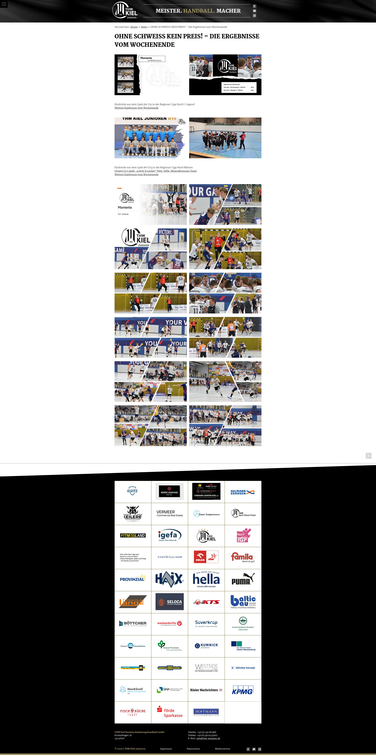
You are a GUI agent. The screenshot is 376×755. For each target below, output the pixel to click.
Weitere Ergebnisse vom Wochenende (136, 108)
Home (133, 27)
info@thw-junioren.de (208, 738)
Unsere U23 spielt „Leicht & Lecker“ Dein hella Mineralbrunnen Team (156, 171)
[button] (4, 4)
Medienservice (222, 749)
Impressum (166, 749)
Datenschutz (193, 749)
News (144, 27)
